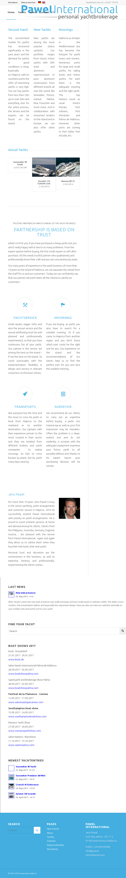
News (50, 832)
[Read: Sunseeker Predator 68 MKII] (11, 777)
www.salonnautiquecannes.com (25, 702)
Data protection (28, 2)
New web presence (25, 593)
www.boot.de (16, 659)
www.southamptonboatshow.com (27, 716)
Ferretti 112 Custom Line (44, 182)
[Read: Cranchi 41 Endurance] (11, 786)
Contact (51, 840)
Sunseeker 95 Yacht (20, 163)
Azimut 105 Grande (26, 794)
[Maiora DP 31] (68, 167)
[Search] (53, 12)
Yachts (50, 837)
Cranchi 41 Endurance (27, 784)
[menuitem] (14, 2)
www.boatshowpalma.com (23, 673)
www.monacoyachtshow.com (24, 730)
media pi (33, 873)
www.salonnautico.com (21, 745)
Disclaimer (13, 2)
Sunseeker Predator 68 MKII (30, 775)
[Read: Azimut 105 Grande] (11, 795)
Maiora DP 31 (68, 181)
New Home (53, 828)
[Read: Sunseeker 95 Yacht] (11, 768)
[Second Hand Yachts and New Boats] (69, 12)
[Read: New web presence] (11, 594)
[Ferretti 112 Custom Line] (44, 167)
